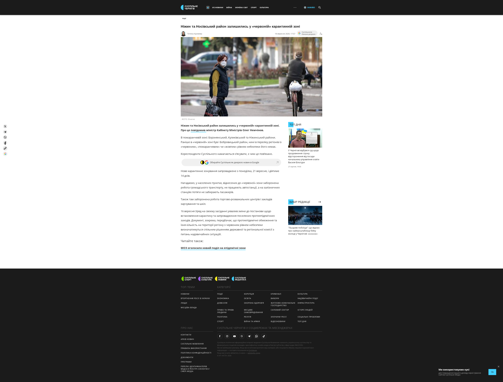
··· (295, 7)
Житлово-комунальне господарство (283, 304)
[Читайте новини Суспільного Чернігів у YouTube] (234, 336)
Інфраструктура (306, 303)
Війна (229, 7)
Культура (264, 7)
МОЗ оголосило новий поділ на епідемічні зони (213, 248)
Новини (185, 294)
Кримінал (276, 294)
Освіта (247, 298)
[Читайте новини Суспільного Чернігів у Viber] (241, 336)
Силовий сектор (280, 310)
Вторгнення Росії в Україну (195, 298)
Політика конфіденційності (196, 353)
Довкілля (222, 303)
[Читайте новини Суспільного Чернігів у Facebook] (219, 336)
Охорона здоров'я (254, 303)
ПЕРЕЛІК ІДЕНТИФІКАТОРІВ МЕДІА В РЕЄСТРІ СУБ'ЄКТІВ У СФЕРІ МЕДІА (195, 368)
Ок (492, 372)
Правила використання (194, 348)
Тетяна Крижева (194, 33)
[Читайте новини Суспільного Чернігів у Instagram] (227, 336)
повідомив (198, 130)
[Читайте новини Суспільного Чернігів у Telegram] (249, 336)
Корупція (249, 294)
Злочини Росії (278, 317)
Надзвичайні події (308, 298)
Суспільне (253, 350)
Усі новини (217, 7)
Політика (222, 317)
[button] (5, 126)
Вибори (275, 298)
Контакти (186, 334)
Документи (187, 357)
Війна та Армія (252, 321)
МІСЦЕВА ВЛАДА (189, 307)
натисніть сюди (254, 353)
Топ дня (302, 321)
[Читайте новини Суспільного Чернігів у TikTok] (263, 336)
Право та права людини (225, 311)
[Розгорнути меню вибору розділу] (207, 7)
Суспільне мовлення (192, 343)
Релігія (247, 317)
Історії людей (305, 310)
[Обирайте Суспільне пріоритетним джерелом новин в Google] (5, 154)
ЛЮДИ (184, 303)
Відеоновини (278, 321)
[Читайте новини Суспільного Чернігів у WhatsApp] (256, 336)
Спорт (254, 7)
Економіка (223, 298)
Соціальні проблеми (309, 317)
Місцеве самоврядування (253, 311)
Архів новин (187, 339)
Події (184, 18)
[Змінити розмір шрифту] (321, 33)
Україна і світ (241, 7)
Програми (186, 362)
